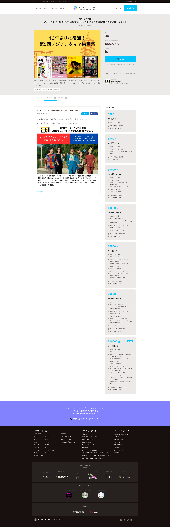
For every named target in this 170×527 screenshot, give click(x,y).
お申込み (84, 434)
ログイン (118, 8)
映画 (89, 26)
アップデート (50, 98)
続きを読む (40, 192)
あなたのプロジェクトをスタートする (86, 418)
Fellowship (85, 447)
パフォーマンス (49, 450)
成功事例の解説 (86, 442)
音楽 (46, 439)
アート (47, 437)
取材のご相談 (118, 445)
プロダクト (48, 445)
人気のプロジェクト (67, 437)
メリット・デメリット (88, 445)
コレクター (62, 98)
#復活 (43, 89)
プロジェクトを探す (40, 8)
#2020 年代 (117, 437)
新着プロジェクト (66, 439)
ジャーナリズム (38, 455)
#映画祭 (50, 89)
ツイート (118, 73)
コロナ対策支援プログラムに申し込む (93, 458)
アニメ (36, 442)
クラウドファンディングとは (90, 437)
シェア (110, 73)
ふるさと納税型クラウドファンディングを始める (95, 453)
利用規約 (116, 447)
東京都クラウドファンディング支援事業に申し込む (95, 455)
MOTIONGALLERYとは (121, 434)
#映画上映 (57, 89)
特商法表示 (117, 453)
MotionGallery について (131, 1)
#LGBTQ (37, 89)
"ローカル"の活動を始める (89, 450)
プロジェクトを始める (57, 8)
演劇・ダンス (38, 447)
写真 (35, 439)
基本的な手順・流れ (87, 439)
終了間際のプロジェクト (67, 442)
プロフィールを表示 (122, 83)
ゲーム (47, 442)
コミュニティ (38, 445)
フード (47, 453)
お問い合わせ (118, 442)
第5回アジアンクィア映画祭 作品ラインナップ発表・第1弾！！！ (59, 110)
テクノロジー (38, 450)
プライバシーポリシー (120, 450)
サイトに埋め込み (129, 73)
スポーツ (36, 453)
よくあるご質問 (118, 439)
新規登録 (131, 8)
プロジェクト (39, 98)
